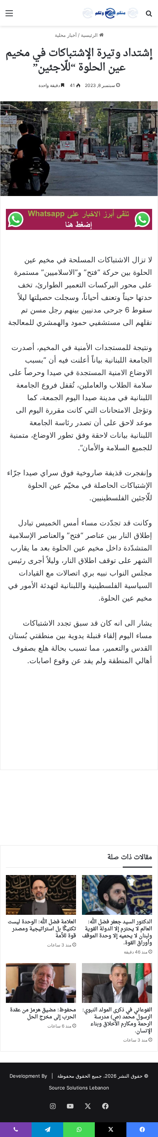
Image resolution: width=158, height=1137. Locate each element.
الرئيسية (90, 35)
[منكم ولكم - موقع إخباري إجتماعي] (110, 13)
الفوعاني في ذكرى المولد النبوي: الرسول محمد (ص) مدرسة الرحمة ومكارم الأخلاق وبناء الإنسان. (117, 1020)
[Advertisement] (79, 719)
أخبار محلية (66, 35)
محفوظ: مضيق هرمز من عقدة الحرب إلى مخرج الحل (43, 1013)
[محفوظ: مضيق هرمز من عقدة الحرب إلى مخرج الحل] (41, 983)
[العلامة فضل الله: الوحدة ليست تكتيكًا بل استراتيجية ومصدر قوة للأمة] (41, 895)
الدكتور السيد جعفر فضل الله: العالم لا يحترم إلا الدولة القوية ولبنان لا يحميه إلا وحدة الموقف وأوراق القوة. (117, 932)
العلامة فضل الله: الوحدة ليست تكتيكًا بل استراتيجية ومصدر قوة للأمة (42, 929)
